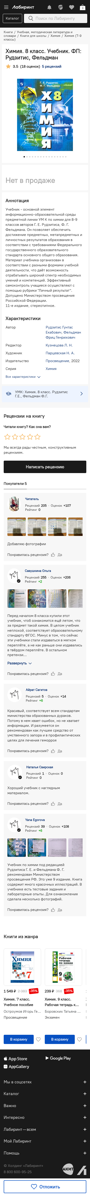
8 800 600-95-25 (18, 1172)
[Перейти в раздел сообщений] (49, 7)
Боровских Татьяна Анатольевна (63, 1011)
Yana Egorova (35, 820)
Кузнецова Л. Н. (59, 345)
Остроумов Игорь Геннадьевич (22, 1011)
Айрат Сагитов (36, 690)
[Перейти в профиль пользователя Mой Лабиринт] (60, 7)
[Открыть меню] (6, 7)
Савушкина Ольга (38, 571)
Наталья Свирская (39, 767)
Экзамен (52, 1017)
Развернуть (17, 663)
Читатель (32, 499)
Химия (51, 368)
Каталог (12, 18)
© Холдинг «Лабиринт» (23, 1165)
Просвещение (57, 361)
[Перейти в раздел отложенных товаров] (71, 7)
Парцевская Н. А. (60, 353)
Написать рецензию (45, 466)
